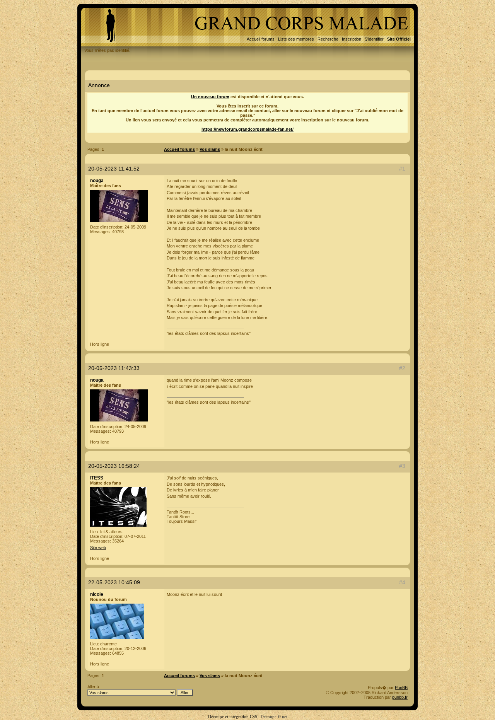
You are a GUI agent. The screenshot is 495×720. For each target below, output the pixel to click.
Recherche (327, 39)
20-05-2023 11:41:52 (114, 168)
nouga (97, 180)
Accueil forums (261, 39)
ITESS (96, 478)
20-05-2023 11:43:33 (114, 368)
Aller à (93, 686)
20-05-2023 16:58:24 (114, 466)
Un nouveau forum (210, 96)
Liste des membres (296, 39)
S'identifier (374, 39)
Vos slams (210, 149)
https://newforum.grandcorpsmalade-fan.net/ (247, 129)
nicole (96, 594)
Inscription (351, 39)
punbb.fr (400, 697)
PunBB (401, 687)
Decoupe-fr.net (274, 716)
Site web (98, 547)
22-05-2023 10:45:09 (114, 582)
